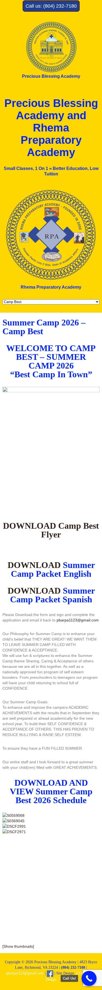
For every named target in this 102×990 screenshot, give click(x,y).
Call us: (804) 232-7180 (51, 6)
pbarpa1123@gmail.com (78, 620)
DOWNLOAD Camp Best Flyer (51, 530)
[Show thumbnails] (18, 946)
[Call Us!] (89, 978)
